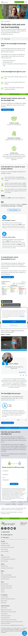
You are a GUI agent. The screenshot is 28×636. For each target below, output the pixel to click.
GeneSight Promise (5, 557)
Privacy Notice (20, 498)
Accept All (14, 321)
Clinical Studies (4, 596)
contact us (6, 455)
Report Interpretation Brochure (8, 598)
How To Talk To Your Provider (7, 547)
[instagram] (15, 528)
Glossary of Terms (5, 579)
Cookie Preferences (5, 617)
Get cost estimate (13, 210)
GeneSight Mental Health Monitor (8, 577)
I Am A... (4, 477)
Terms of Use (4, 607)
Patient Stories (4, 566)
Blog (2, 573)
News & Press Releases (6, 575)
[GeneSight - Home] (4, 2)
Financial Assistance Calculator (8, 559)
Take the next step (19, 2)
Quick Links (7, 39)
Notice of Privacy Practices (6, 499)
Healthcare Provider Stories (7, 568)
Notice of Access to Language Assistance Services (12, 625)
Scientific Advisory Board (6, 586)
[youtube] (11, 528)
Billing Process (4, 561)
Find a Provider (4, 549)
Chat (24, 634)
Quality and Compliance (6, 588)
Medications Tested (5, 545)
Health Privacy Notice (6, 615)
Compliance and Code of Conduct (8, 619)
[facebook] (2, 528)
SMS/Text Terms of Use (6, 609)
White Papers (4, 600)
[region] (14, 318)
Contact (2, 591)
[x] (5, 528)
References (3, 602)
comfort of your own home (7, 400)
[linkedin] (8, 528)
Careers (2, 590)
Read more (21, 372)
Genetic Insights (4, 551)
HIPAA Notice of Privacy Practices (8, 611)
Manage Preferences (14, 325)
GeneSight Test (4, 543)
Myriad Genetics (4, 584)
